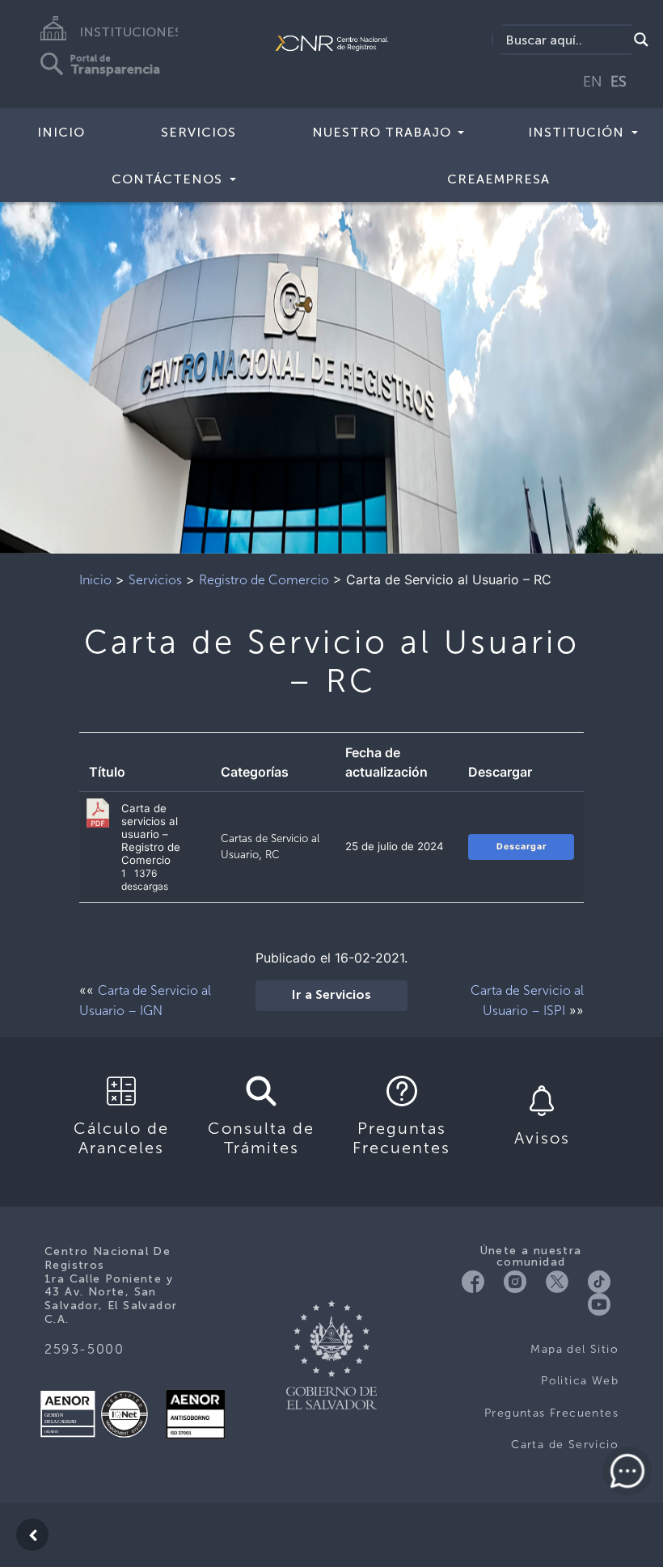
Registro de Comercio (264, 580)
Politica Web (580, 1381)
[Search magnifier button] (641, 39)
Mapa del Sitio (574, 1349)
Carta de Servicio (565, 1444)
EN (592, 82)
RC (272, 854)
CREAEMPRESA (498, 179)
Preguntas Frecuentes (551, 1413)
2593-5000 (84, 1349)
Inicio (61, 132)
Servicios (198, 132)
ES (618, 82)
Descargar (521, 846)
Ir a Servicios (331, 995)
